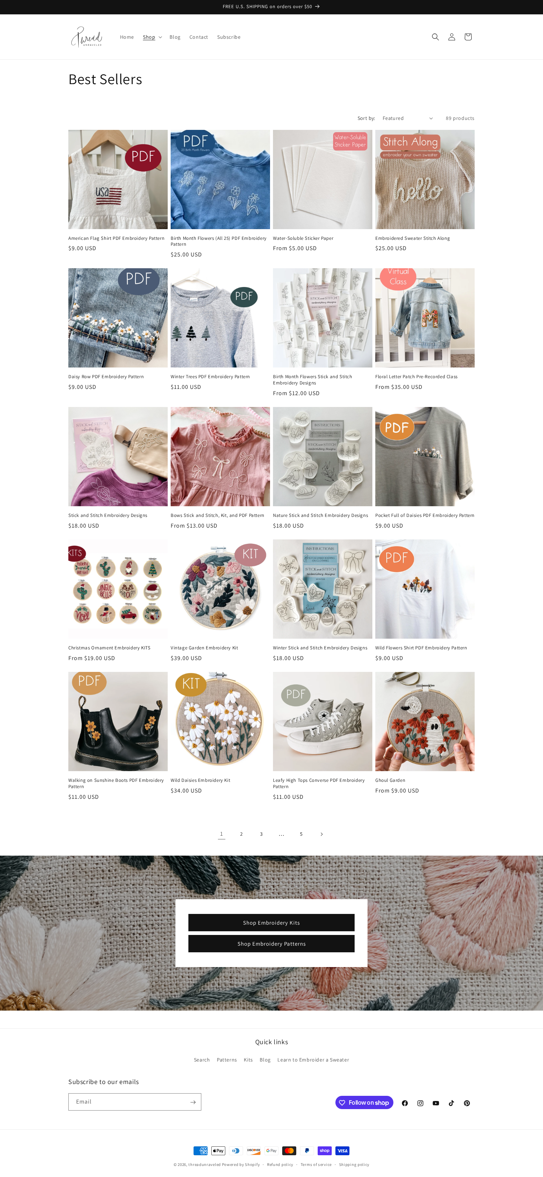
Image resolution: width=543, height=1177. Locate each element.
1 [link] (221, 834)
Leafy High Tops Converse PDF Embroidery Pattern (319, 783)
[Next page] (321, 834)
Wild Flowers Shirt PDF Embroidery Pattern (421, 648)
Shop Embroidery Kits (271, 922)
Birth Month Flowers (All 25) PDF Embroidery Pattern (219, 241)
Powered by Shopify (241, 1164)
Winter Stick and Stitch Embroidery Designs (320, 648)
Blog (265, 1059)
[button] (152, 37)
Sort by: (366, 118)
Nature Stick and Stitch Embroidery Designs (320, 515)
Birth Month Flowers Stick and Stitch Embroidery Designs (312, 380)
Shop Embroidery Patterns (272, 943)
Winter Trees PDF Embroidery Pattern (210, 377)
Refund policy (280, 1164)
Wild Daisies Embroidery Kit (200, 780)
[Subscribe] (193, 1102)
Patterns (227, 1059)
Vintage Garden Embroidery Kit (204, 648)
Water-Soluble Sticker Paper (303, 238)
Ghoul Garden (390, 780)
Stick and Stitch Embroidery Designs (107, 515)
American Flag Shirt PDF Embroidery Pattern (116, 238)
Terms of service (316, 1164)
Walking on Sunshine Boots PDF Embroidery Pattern (116, 783)
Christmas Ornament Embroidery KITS (109, 648)
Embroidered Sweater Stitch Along (412, 238)
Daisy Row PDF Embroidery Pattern (106, 377)
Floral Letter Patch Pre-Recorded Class (416, 377)
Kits (248, 1059)
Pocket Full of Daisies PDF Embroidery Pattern (425, 515)
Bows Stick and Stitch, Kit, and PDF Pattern (217, 515)
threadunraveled (204, 1164)
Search (202, 1059)
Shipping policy (354, 1164)
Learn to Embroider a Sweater (313, 1059)
